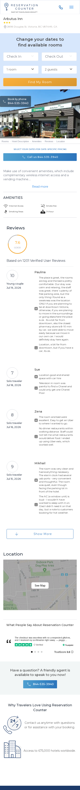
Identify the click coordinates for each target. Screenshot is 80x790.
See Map (40, 585)
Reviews (49, 141)
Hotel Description (20, 141)
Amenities (37, 141)
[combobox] (20, 70)
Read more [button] (40, 186)
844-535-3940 (18, 103)
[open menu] (71, 7)
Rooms (5, 141)
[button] (30, 27)
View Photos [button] (65, 131)
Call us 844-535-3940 (42, 156)
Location (60, 141)
